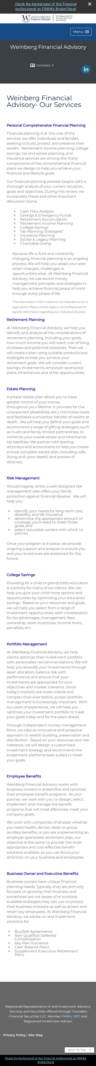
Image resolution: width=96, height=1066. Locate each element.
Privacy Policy (14, 1035)
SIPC (76, 1016)
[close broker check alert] (90, 4)
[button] (81, 32)
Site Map (36, 1035)
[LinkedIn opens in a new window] (85, 72)
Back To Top (77, 1050)
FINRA (66, 1016)
